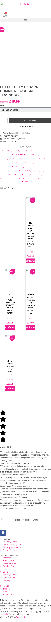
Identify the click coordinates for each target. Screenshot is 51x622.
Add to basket (30, 120)
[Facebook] (3, 533)
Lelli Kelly (4, 614)
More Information (30, 261)
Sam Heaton (21, 617)
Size (2, 106)
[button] (25, 20)
